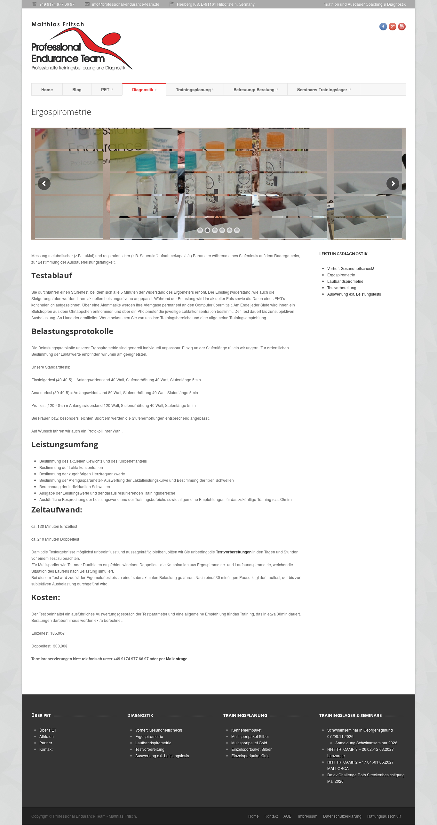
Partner (45, 742)
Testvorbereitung (341, 287)
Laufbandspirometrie (345, 281)
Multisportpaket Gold (249, 742)
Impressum (307, 816)
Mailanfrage (176, 659)
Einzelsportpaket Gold (250, 755)
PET (105, 89)
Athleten (46, 736)
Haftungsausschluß (384, 816)
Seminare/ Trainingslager (322, 89)
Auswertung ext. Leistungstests (354, 294)
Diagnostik (142, 89)
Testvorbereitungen (233, 552)
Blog (77, 89)
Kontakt (45, 749)
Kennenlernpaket (246, 730)
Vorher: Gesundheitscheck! (350, 268)
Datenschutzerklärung (342, 816)
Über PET (47, 730)
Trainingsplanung (193, 89)
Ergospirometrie (341, 274)
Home (47, 89)
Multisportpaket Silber (250, 736)
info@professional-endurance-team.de (125, 4)
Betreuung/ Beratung (254, 89)
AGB (287, 816)
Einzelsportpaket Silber (251, 749)
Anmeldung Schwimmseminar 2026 (366, 742)
